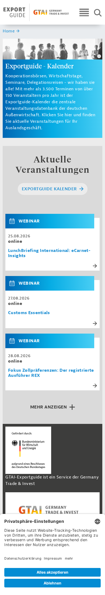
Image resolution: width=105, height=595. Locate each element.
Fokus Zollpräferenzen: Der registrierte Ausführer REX (51, 373)
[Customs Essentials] (14, 283)
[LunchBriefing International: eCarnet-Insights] (14, 221)
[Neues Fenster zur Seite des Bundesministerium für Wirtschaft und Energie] (28, 450)
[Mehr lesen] (95, 266)
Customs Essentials (29, 312)
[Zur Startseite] (36, 12)
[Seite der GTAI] (52, 509)
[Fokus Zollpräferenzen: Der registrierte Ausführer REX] (14, 341)
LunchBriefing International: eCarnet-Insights (49, 253)
